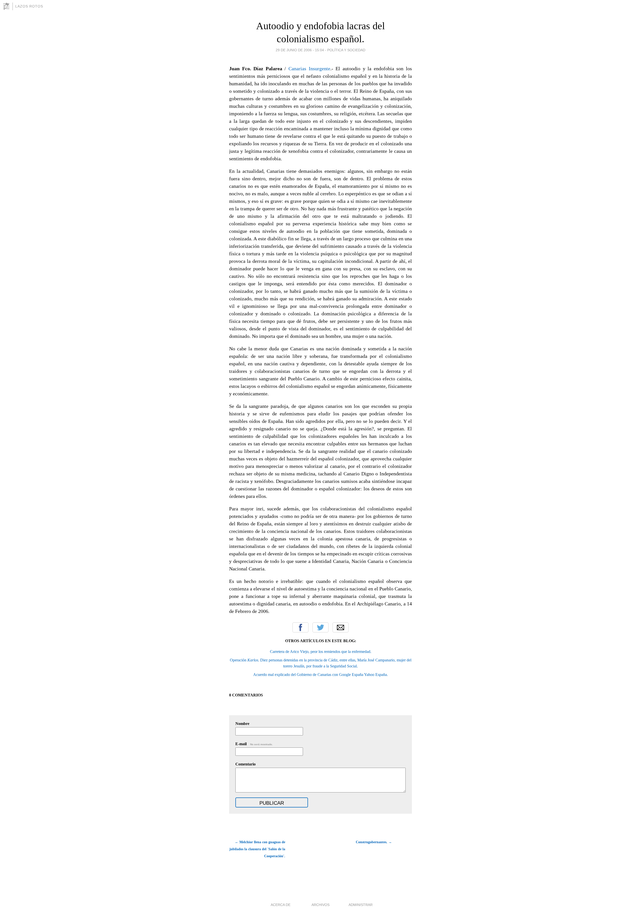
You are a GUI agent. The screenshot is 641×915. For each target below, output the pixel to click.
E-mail (254, 744)
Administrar (361, 905)
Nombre (242, 723)
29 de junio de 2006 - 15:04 (300, 50)
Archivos (320, 905)
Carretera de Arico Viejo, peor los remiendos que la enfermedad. (320, 651)
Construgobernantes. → (374, 842)
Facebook (300, 627)
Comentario (245, 764)
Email (341, 627)
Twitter (320, 627)
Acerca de (280, 905)
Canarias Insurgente (309, 68)
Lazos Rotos (29, 6)
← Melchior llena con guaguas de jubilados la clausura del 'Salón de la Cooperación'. (257, 849)
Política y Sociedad (346, 50)
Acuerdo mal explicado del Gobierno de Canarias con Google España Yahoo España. (320, 674)
